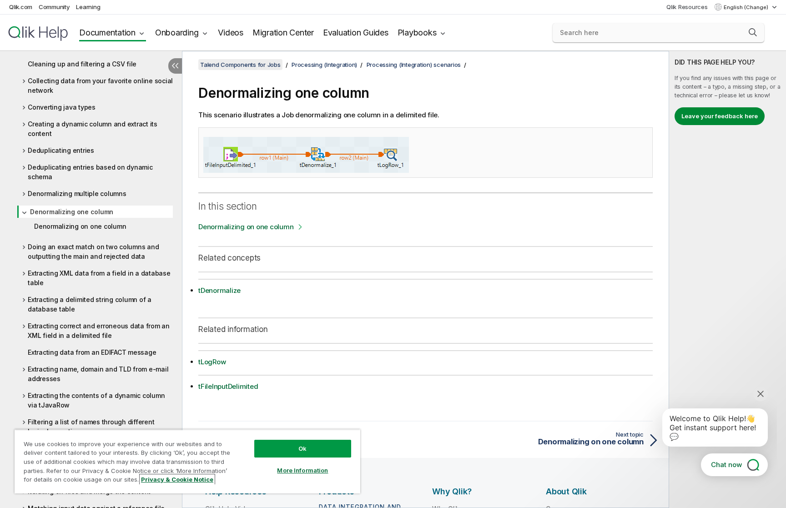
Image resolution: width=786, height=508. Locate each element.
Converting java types (62, 107)
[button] (753, 32)
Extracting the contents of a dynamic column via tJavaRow (96, 400)
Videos (230, 32)
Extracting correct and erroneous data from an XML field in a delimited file (99, 330)
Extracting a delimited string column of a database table (89, 304)
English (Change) (747, 7)
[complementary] (727, 279)
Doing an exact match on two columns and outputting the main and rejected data (93, 251)
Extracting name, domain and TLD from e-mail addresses (98, 373)
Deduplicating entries (61, 150)
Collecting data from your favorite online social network (100, 85)
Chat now (726, 464)
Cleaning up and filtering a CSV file (82, 64)
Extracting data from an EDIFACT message (92, 352)
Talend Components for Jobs (240, 64)
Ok (302, 448)
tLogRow (212, 361)
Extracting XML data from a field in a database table (99, 278)
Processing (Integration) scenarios (414, 64)
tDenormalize (219, 290)
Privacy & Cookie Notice (177, 479)
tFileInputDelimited (228, 386)
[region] (187, 461)
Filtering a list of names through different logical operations (91, 426)
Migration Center (283, 32)
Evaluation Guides (355, 32)
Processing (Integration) (324, 64)
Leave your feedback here (719, 116)
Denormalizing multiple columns (77, 193)
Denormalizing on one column (80, 226)
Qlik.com (20, 6)
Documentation (107, 32)
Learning (88, 6)
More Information (302, 470)
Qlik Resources (687, 6)
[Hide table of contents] (175, 66)
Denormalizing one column (71, 212)
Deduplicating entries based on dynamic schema (90, 172)
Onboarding (177, 32)
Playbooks (417, 32)
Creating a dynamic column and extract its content (92, 128)
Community (54, 6)
